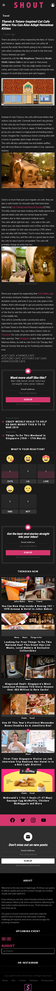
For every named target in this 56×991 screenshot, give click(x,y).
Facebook (6, 334)
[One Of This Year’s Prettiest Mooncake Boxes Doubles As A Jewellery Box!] (28, 705)
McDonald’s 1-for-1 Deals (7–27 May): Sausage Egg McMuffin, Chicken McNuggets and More (28, 800)
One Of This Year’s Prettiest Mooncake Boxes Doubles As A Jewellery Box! (28, 724)
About (5, 981)
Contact (22, 981)
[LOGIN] (53, 5)
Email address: (28, 389)
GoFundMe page (45, 293)
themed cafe (25, 356)
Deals (24, 718)
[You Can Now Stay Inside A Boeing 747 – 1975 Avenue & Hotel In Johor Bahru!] (28, 588)
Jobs (13, 981)
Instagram (25, 338)
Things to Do (36, 637)
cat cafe (9, 356)
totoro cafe (12, 359)
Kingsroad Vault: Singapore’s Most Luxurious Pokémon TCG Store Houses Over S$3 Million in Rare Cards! (28, 687)
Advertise (33, 981)
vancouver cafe (14, 361)
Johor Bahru (19, 601)
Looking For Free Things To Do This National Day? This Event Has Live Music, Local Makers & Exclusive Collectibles (28, 646)
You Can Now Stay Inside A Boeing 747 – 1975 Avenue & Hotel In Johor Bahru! (28, 607)
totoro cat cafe (35, 359)
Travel (39, 601)
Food (32, 718)
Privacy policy (47, 981)
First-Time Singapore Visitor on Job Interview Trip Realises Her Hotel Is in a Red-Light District (28, 761)
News (30, 601)
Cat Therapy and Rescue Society (27, 207)
